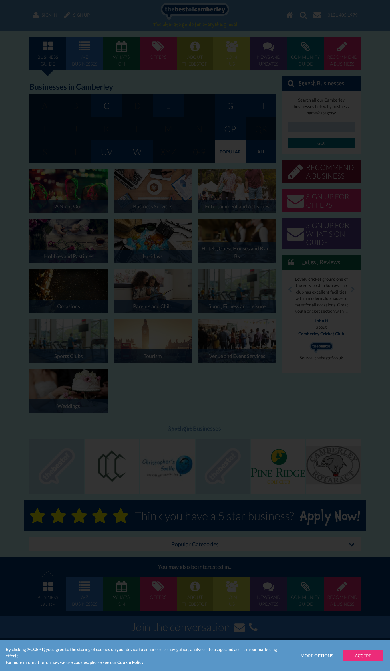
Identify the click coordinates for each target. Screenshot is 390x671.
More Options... (318, 655)
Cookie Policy (130, 662)
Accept (363, 655)
